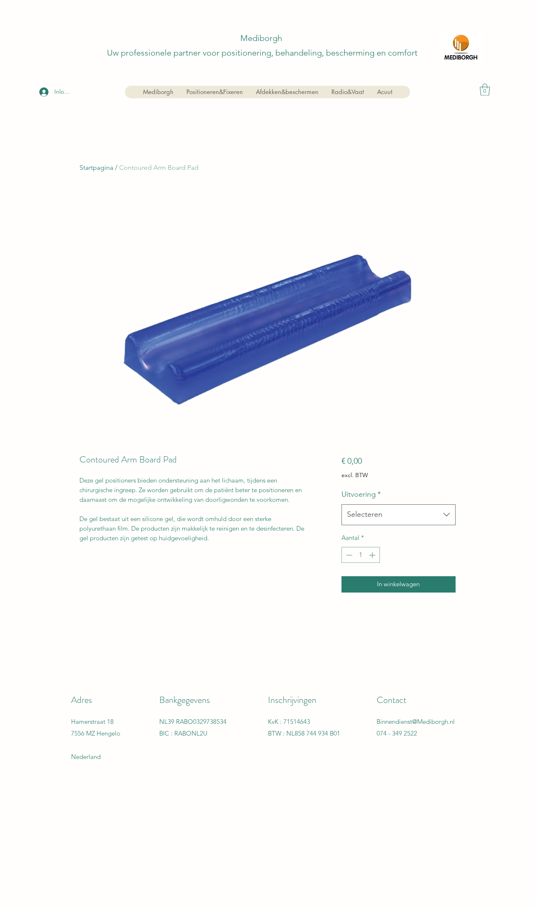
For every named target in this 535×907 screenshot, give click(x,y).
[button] (485, 90)
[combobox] (398, 514)
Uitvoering (361, 494)
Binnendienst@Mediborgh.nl (416, 722)
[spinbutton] (360, 555)
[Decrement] (348, 555)
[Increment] (373, 555)
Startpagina (96, 167)
